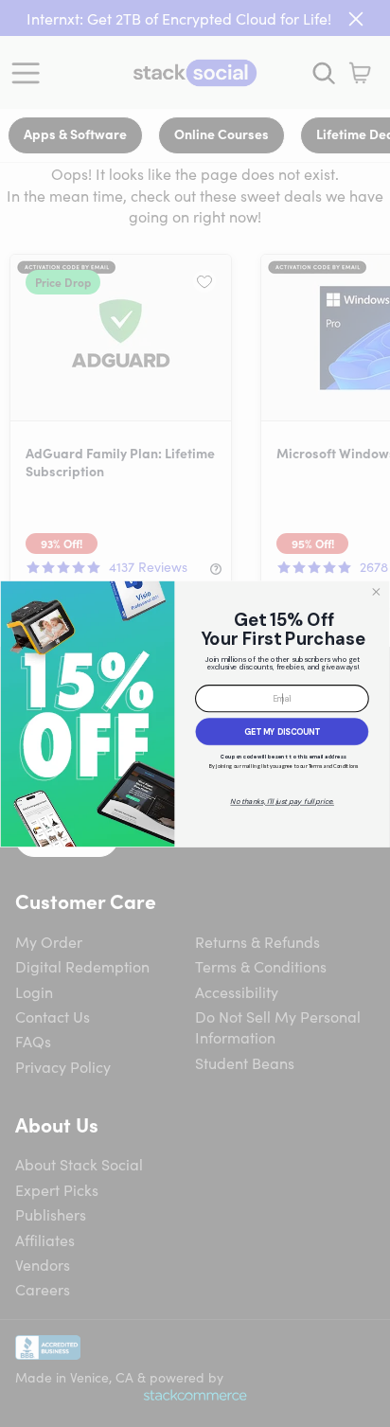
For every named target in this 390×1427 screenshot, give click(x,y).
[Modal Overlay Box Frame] (195, 713)
